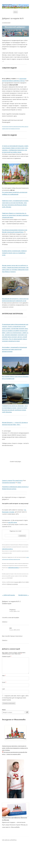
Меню (15, 12)
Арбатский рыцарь (8, 595)
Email (4, 682)
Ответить (4, 621)
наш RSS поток (12, 522)
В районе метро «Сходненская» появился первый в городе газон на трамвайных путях (14, 253)
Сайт (3, 689)
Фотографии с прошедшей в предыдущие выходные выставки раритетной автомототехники (14, 349)
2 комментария (6, 22)
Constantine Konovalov (8, 482)
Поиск (4, 709)
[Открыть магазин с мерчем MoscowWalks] (15, 778)
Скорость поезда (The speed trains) (12, 480)
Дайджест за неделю (12, 584)
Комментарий (6, 656)
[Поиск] (27, 712)
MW (27, 582)
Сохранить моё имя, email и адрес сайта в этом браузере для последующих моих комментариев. (15, 698)
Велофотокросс (23, 595)
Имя (4, 675)
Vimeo (19, 482)
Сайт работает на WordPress (9, 840)
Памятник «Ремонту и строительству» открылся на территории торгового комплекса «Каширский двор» (15, 215)
